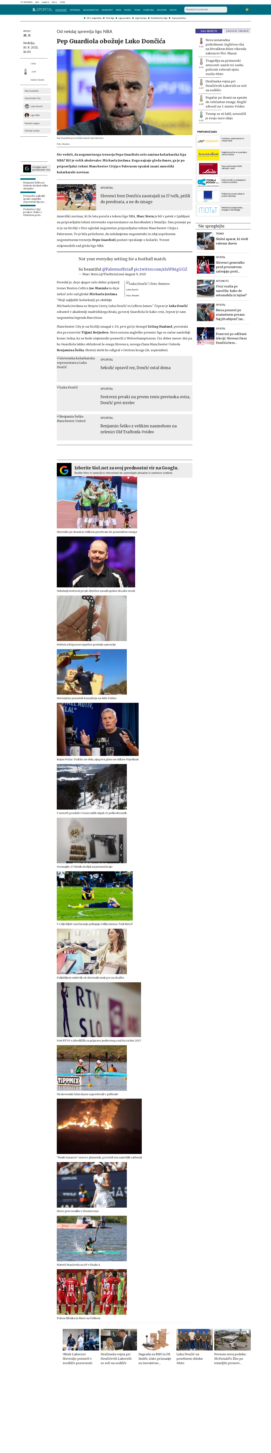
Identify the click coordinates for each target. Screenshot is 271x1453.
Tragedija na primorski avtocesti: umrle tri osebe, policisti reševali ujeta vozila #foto (225, 67)
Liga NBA (35, 115)
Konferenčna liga (159, 18)
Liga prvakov (125, 18)
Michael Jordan (32, 131)
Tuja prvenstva (179, 18)
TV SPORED (26, 2)
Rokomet (107, 10)
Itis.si (54, 2)
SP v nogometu (94, 18)
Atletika (162, 10)
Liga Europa (141, 18)
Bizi (37, 2)
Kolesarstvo (91, 10)
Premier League (32, 123)
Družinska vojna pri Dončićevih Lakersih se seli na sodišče (226, 85)
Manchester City (33, 98)
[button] (22, 9)
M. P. (27, 35)
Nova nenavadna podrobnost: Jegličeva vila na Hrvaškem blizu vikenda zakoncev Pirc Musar (226, 46)
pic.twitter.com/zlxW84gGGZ (160, 269)
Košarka (75, 10)
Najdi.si (45, 2)
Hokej (127, 10)
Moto (173, 10)
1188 (62, 2)
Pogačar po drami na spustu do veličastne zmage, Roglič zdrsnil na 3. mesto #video (226, 102)
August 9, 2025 (135, 274)
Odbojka (148, 10)
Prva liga (110, 18)
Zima (118, 10)
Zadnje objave (237, 31)
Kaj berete (209, 31)
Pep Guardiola (32, 91)
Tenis (137, 10)
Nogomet (61, 10)
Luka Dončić (37, 106)
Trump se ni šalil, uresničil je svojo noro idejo (226, 116)
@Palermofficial (117, 269)
